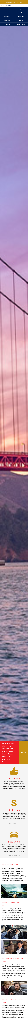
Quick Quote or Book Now (14, 2)
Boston (21, 20)
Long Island (21, 9)
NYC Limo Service (7, 5)
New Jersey (7, 13)
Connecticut (7, 9)
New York (21, 13)
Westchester (7, 20)
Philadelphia (7, 24)
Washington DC (21, 24)
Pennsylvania (7, 16)
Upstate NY (21, 16)
